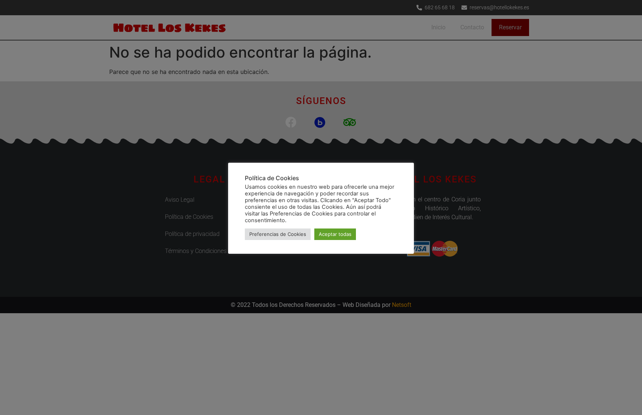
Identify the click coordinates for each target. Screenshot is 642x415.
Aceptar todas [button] (335, 234)
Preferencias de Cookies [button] (277, 234)
